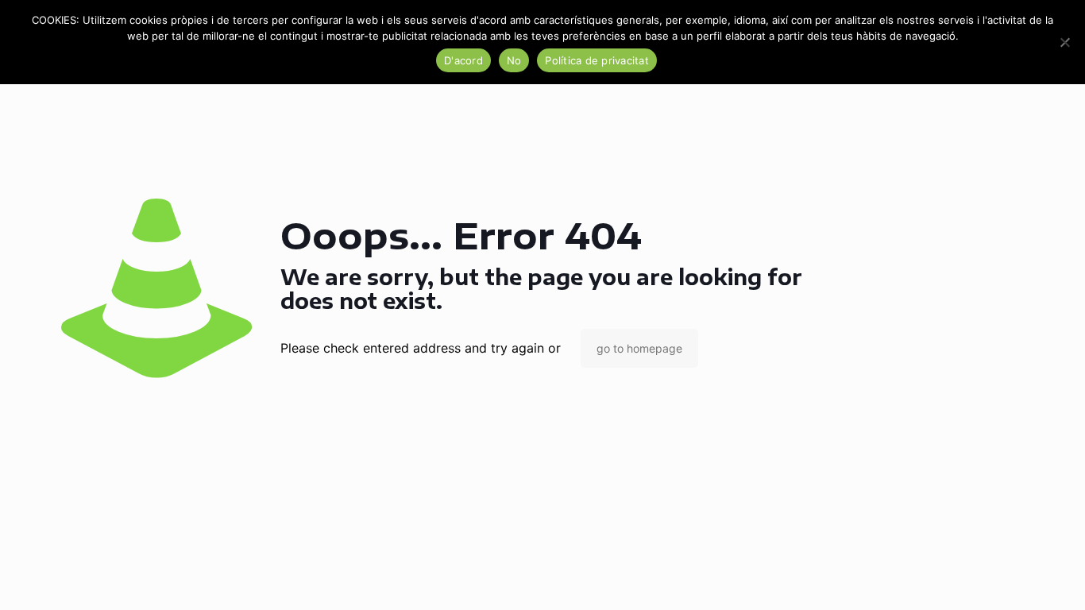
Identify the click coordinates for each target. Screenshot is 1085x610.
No (514, 60)
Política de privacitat (597, 60)
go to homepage (639, 348)
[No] (1065, 42)
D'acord (463, 60)
